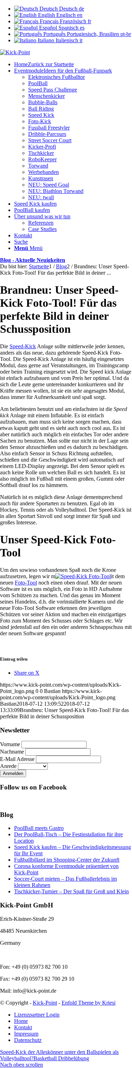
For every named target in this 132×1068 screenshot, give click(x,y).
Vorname (10, 744)
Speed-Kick (23, 346)
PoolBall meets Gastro (39, 828)
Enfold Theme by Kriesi (88, 1003)
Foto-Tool (26, 583)
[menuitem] (73, 64)
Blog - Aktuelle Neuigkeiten (32, 260)
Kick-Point (45, 1003)
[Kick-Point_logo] (15, 52)
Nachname (12, 752)
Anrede (8, 766)
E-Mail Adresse (17, 759)
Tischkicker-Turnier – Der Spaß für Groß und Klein (71, 891)
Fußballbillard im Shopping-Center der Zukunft (66, 860)
